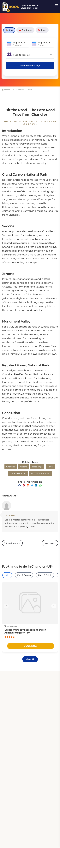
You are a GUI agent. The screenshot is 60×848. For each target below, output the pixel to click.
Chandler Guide (23, 89)
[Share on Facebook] (19, 485)
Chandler (10, 467)
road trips (37, 467)
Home (7, 89)
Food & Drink (45, 575)
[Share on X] (32, 485)
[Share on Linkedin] (36, 485)
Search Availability (30, 65)
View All (30, 659)
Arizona (23, 467)
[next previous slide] (6, 606)
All (7, 575)
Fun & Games (24, 575)
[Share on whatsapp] (40, 485)
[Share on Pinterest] (24, 485)
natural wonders (17, 473)
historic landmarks (40, 473)
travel (50, 467)
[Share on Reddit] (28, 485)
